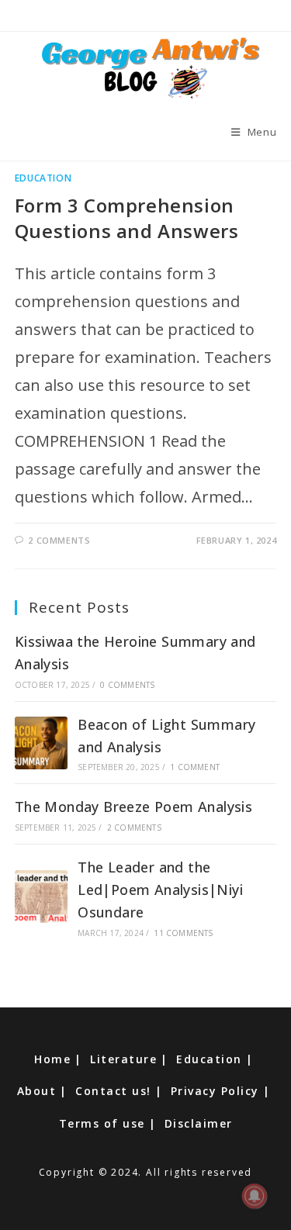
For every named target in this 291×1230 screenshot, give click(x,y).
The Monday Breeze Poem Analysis (133, 806)
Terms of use (102, 1123)
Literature (123, 1059)
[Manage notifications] (254, 1195)
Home (52, 1059)
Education (43, 178)
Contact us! (113, 1090)
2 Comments (59, 540)
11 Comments (183, 933)
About (37, 1090)
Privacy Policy (215, 1090)
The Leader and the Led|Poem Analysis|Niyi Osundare (160, 889)
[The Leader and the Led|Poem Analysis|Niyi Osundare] (41, 896)
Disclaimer (199, 1123)
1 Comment (195, 767)
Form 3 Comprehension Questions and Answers (127, 218)
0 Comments (127, 684)
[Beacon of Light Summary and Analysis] (41, 743)
